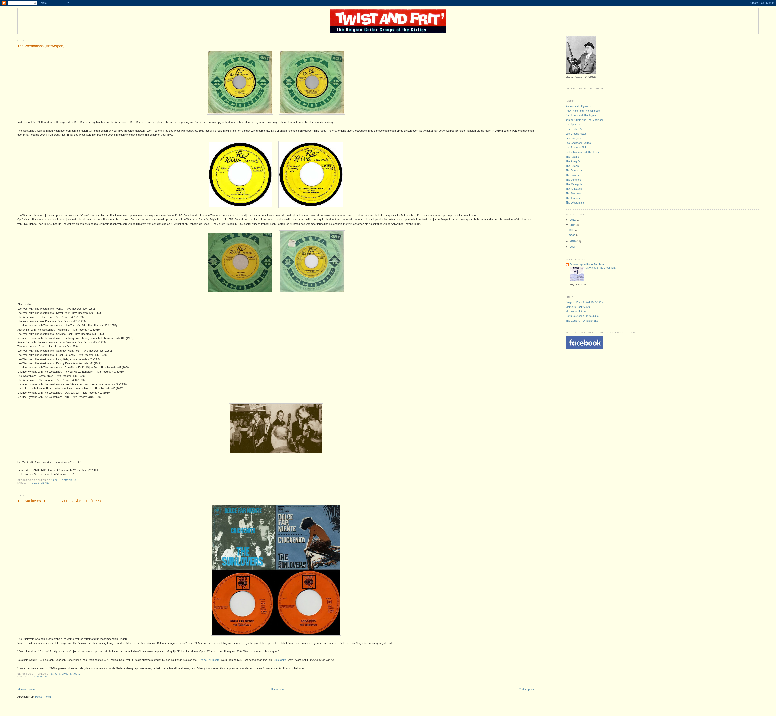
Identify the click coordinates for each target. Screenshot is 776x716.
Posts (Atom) (43, 696)
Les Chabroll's (574, 129)
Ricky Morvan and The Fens (582, 152)
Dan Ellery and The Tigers (581, 115)
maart (572, 234)
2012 (573, 219)
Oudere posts (527, 689)
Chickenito (280, 659)
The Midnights (574, 184)
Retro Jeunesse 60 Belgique (582, 315)
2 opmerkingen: (70, 674)
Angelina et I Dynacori (578, 106)
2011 (573, 225)
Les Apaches (573, 124)
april (571, 229)
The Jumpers (573, 179)
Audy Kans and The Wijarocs (583, 110)
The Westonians (39, 483)
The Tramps (573, 198)
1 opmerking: (69, 480)
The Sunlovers (38, 677)
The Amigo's (573, 161)
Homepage (277, 689)
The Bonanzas (574, 170)
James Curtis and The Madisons (585, 119)
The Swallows (574, 193)
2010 (573, 241)
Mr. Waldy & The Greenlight (600, 267)
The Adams (572, 156)
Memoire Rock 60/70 (578, 306)
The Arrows (572, 165)
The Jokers (572, 175)
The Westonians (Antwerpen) (40, 46)
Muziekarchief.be (576, 311)
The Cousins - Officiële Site (582, 320)
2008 (573, 246)
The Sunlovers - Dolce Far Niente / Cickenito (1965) (59, 501)
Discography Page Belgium (587, 264)
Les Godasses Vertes (578, 142)
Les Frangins (573, 138)
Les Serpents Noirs (577, 147)
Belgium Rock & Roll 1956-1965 (584, 302)
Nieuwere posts (26, 689)
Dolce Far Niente (209, 659)
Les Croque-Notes (576, 133)
